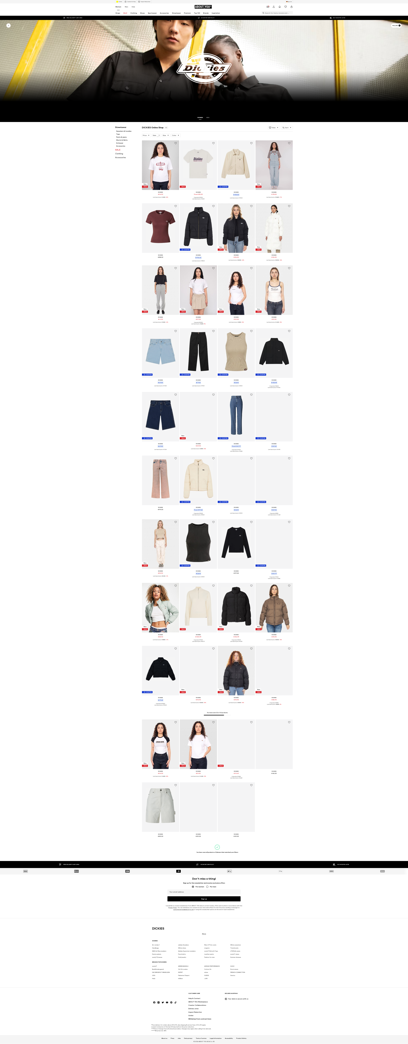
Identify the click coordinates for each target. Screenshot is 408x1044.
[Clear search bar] (291, 13)
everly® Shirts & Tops (211, 951)
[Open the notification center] (279, 7)
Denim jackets (156, 954)
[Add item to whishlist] (175, 143)
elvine (206, 972)
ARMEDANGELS (183, 966)
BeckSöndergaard (158, 969)
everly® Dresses (157, 957)
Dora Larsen (234, 969)
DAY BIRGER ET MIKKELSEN (161, 972)
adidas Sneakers (183, 945)
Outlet (120, 1)
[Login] (273, 7)
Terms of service (201, 1038)
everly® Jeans (234, 954)
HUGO (232, 966)
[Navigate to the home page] (164, 994)
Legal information (216, 1038)
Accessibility (229, 1038)
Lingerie (207, 948)
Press (172, 1038)
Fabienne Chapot (183, 975)
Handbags (155, 948)
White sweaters (235, 945)
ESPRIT (180, 972)
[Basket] (291, 7)
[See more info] (160, 199)
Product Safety (241, 1038)
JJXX (206, 978)
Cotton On (207, 969)
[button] (274, 127)
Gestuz (232, 975)
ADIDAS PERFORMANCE (212, 966)
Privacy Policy (172, 907)
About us (164, 1038)
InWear (180, 978)
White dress (182, 948)
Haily (153, 978)
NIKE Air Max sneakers (159, 951)
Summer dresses (235, 957)
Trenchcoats (234, 948)
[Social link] (154, 1002)
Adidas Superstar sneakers (187, 951)
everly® (154, 966)
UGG (153, 975)
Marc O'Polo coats (210, 945)
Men (126, 7)
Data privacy (188, 1038)
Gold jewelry (182, 957)
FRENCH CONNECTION (237, 972)
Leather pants (209, 954)
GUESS (206, 975)
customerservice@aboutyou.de (183, 909)
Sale (154, 135)
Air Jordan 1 (156, 945)
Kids (133, 7)
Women (118, 7)
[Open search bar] (263, 13)
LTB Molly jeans (235, 951)
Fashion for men (209, 957)
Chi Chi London (183, 969)
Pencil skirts (182, 954)
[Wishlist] (285, 7)
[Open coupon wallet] (267, 7)
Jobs (179, 1038)
